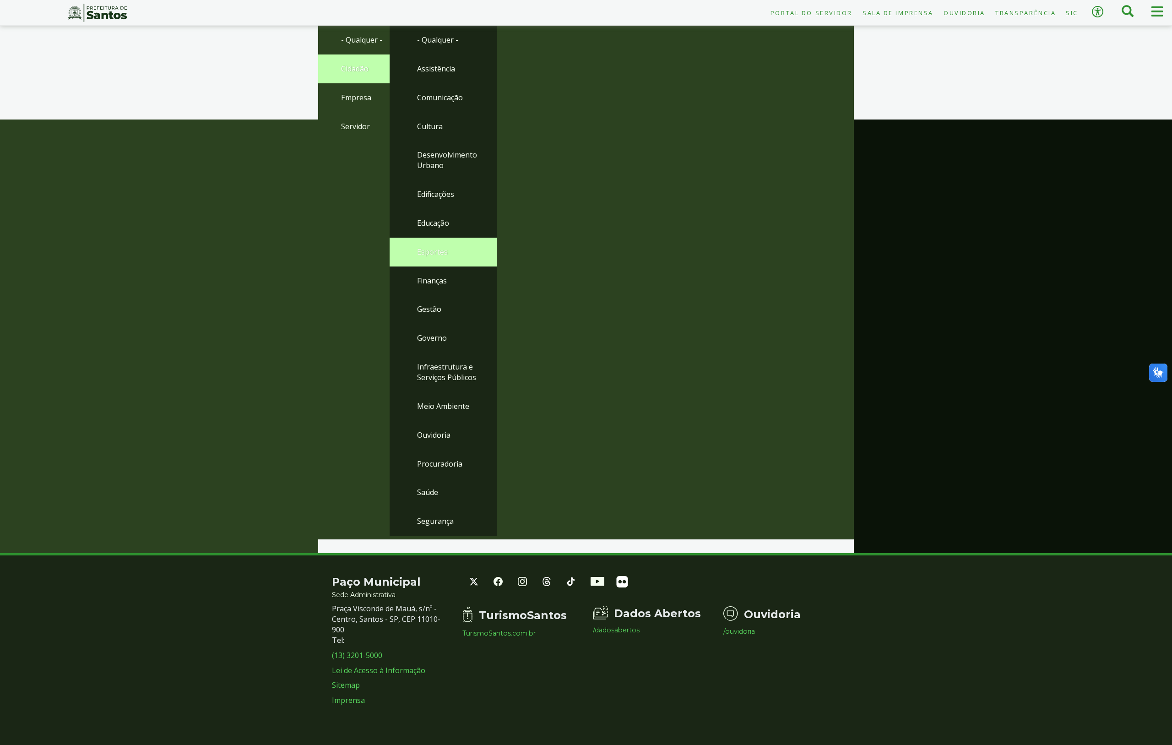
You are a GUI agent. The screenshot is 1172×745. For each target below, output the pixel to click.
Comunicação (440, 97)
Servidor (355, 126)
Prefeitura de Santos (97, 13)
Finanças (432, 281)
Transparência (1025, 13)
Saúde (427, 492)
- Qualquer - (361, 40)
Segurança (435, 521)
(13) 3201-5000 (357, 655)
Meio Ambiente (443, 406)
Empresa (356, 97)
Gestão (429, 309)
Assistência (436, 69)
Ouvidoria (964, 13)
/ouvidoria (739, 631)
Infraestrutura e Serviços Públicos (446, 372)
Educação (433, 223)
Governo (432, 338)
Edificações (435, 194)
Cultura (430, 126)
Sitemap (346, 685)
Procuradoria (439, 464)
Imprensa (348, 700)
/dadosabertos (616, 630)
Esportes (432, 252)
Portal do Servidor (811, 13)
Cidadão (355, 69)
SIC (1072, 13)
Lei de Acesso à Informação (378, 670)
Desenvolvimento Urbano (447, 160)
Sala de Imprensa (898, 13)
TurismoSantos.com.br (499, 633)
